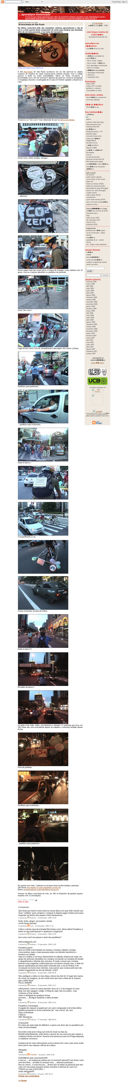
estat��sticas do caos (95, 48)
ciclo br (89, 155)
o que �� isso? (97, 363)
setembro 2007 (91, 351)
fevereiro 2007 (91, 336)
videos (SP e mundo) (94, 86)
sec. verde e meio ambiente (96, 244)
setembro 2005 (91, 297)
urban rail (89, 181)
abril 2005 (89, 286)
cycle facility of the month (95, 179)
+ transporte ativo (92, 77)
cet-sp (88, 242)
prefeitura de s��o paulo (95, 230)
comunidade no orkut (93, 90)
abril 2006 (89, 313)
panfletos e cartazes (93, 88)
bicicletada (90, 152)
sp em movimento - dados (95, 233)
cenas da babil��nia (94, 260)
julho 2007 (90, 347)
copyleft (99, 411)
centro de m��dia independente (93, 139)
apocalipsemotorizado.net (98, 37)
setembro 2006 (91, 324)
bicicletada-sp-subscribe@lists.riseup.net (44, 888)
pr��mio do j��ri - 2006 (98, 25)
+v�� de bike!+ (92, 145)
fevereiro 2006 (91, 309)
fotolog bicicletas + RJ (94, 131)
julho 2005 (90, 293)
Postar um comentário (28, 1076)
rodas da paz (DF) (92, 218)
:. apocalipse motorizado (34, 14)
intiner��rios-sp (92, 107)
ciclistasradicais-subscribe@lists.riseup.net (41, 890)
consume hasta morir (94, 136)
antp (87, 215)
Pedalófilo (33, 1055)
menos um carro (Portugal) (96, 190)
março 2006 (90, 311)
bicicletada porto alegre (94, 161)
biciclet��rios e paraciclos (96, 97)
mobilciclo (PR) (91, 224)
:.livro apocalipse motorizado (96, 65)
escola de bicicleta (93, 157)
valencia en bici (92, 204)
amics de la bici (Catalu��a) (97, 202)
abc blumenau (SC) (93, 220)
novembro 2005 (91, 302)
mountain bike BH (92, 127)
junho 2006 (90, 318)
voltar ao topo (23, 902)
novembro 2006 (91, 329)
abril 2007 (89, 340)
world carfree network (94, 177)
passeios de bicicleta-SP (95, 159)
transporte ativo (92, 213)
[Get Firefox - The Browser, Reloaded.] (97, 392)
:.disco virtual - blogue (94, 61)
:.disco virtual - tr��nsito (95, 63)
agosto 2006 (90, 322)
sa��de (89, 252)
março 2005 (90, 284)
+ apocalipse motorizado (95, 73)
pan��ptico (91, 129)
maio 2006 (90, 315)
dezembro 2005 (91, 304)
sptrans (89, 235)
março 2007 (90, 338)
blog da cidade (91, 148)
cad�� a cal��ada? (94, 150)
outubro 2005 (91, 300)
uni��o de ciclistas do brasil (97, 211)
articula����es (93, 257)
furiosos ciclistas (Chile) (95, 184)
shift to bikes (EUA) (93, 195)
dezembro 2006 (91, 331)
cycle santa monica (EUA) (95, 199)
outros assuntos (92, 264)
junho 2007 (90, 345)
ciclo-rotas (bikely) (93, 100)
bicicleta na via (91, 143)
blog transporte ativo (93, 124)
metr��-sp (90, 238)
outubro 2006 (91, 327)
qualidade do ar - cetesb (95, 240)
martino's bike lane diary (95, 122)
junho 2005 (90, 291)
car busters (90, 175)
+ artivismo (90, 75)
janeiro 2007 (90, 333)
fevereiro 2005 (91, 282)
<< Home (22, 1081)
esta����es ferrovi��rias (97, 164)
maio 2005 (90, 288)
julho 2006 (90, 320)
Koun (32, 926)
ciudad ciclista (91, 193)
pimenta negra (91, 134)
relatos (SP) (90, 84)
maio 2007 (90, 342)
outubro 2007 (91, 354)
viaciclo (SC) (91, 222)
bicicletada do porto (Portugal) (97, 188)
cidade (88, 255)
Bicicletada (28, 72)
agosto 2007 (90, 349)
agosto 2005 (90, 295)
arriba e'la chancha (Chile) (95, 186)
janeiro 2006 (90, 306)
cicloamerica (90, 197)
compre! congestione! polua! (96, 262)
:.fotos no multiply (92, 68)
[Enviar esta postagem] (35, 900)
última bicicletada (67, 120)
